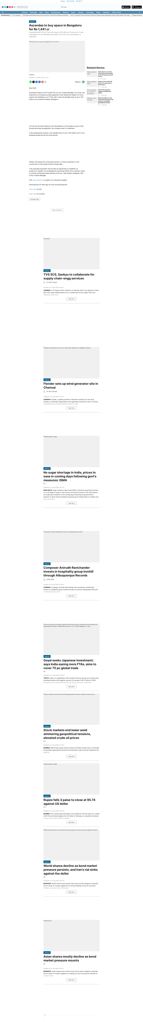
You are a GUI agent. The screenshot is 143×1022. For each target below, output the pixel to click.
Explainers (106, 12)
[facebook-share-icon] (36, 82)
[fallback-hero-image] (92, 74)
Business (66, 12)
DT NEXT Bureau (51, 282)
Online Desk (50, 579)
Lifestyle (81, 12)
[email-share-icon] (42, 82)
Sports (73, 12)
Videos (98, 12)
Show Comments (57, 210)
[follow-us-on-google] (83, 82)
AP (44, 877)
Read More (71, 299)
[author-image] (44, 282)
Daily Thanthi (70, 1)
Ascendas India (34, 199)
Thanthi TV (79, 1)
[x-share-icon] (33, 82)
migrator (31, 74)
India (40, 12)
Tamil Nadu (33, 12)
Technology (90, 12)
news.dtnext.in (38, 180)
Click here (32, 189)
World (47, 12)
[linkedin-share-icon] (39, 82)
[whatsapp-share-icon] (30, 82)
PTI (44, 483)
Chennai (24, 12)
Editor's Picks (116, 12)
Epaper (63, 1)
